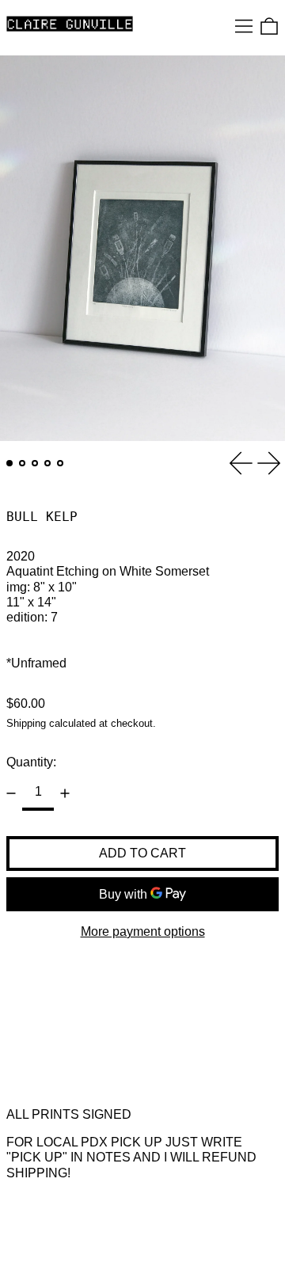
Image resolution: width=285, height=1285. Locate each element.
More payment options (143, 931)
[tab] (9, 463)
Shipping (26, 723)
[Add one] (65, 793)
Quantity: (31, 762)
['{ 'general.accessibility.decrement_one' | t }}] (11, 793)
